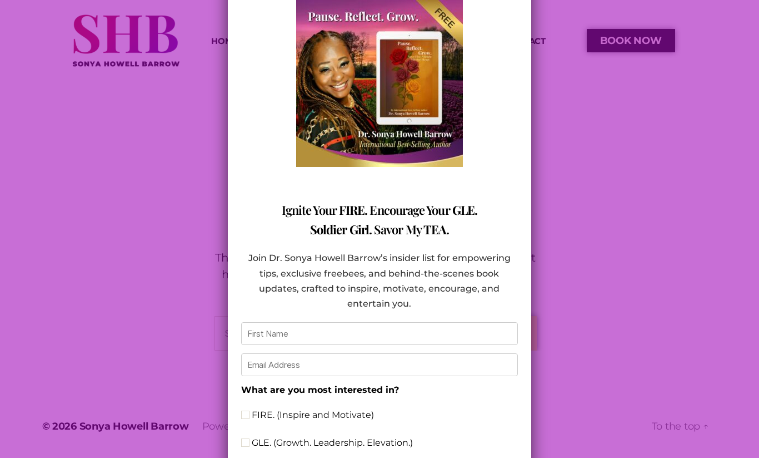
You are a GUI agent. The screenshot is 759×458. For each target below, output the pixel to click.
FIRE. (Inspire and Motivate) (311, 415)
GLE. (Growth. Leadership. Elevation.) (331, 442)
